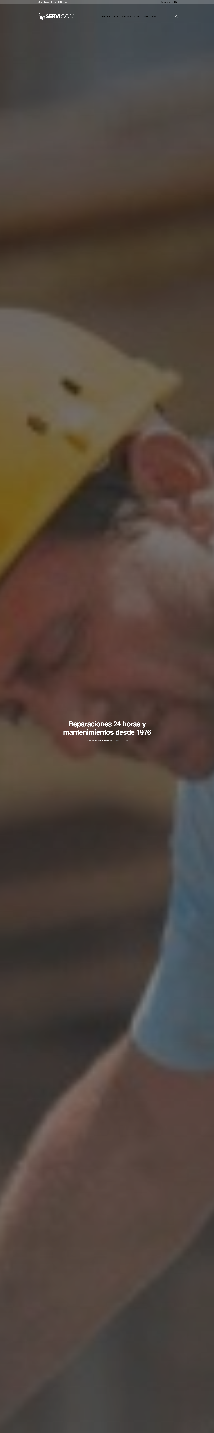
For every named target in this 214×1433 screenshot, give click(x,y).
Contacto (39, 2)
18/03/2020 (90, 740)
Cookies (47, 2)
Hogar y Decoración (104, 740)
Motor (137, 16)
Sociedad (126, 16)
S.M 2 (65, 2)
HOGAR (146, 16)
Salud (116, 16)
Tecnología (104, 16)
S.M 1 (60, 2)
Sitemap (54, 2)
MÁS (154, 16)
